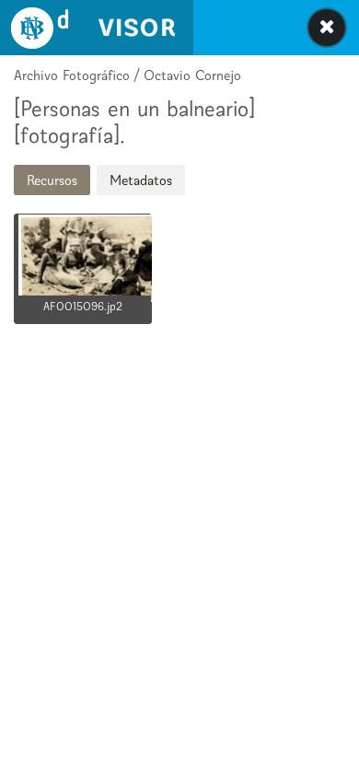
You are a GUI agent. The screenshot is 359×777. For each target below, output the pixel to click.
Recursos (52, 180)
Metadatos (141, 180)
